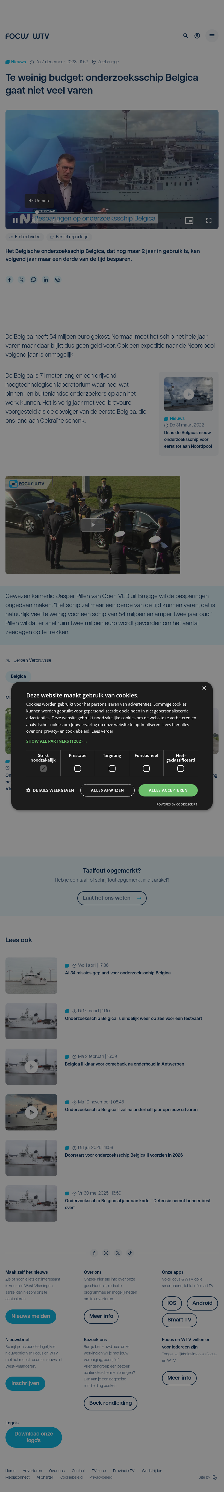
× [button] (204, 688)
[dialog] (112, 746)
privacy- (51, 731)
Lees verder (102, 731)
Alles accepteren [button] (168, 790)
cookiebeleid (77, 731)
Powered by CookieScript (177, 804)
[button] (112, 741)
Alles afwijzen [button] (107, 790)
